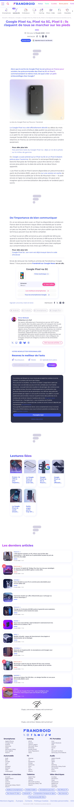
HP (52, 749)
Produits (27, 310)
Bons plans (63, 4)
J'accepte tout (38, 415)
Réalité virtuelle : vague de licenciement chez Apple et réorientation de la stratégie (32, 637)
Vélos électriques (57, 774)
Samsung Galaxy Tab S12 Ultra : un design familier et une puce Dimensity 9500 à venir (34, 678)
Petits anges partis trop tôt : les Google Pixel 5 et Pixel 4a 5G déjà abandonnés (30, 509)
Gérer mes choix (37, 419)
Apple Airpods (55, 758)
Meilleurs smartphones (14, 790)
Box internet (63, 793)
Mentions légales (7, 801)
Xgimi (30, 769)
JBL (52, 763)
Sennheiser (54, 768)
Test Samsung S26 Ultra (37, 797)
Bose (53, 760)
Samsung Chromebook (58, 752)
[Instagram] (27, 734)
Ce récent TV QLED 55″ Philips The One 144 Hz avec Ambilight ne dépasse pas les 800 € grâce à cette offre (34, 569)
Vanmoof (54, 786)
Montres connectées (12, 774)
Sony (29, 766)
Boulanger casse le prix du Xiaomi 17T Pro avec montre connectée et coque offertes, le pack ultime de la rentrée (32, 664)
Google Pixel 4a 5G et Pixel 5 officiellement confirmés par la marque (44, 480)
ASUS (30, 741)
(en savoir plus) (50, 398)
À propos (19, 801)
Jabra (53, 761)
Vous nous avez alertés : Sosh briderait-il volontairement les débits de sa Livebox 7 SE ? (33, 623)
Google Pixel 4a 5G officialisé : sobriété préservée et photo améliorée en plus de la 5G (58, 480)
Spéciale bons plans (49, 360)
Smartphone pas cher (47, 790)
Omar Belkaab (23, 318)
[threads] (28, 343)
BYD (6, 760)
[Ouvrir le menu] (2, 3)
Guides (54, 4)
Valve (30, 752)
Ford (6, 763)
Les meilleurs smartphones (36, 291)
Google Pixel (9, 743)
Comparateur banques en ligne (44, 793)
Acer (52, 741)
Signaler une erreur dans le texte (21, 303)
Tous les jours (19, 360)
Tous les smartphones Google (36, 295)
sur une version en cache (51, 173)
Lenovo (53, 746)
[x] (13, 343)
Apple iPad (31, 777)
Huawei (7, 744)
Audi (6, 758)
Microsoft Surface (57, 751)
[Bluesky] (49, 734)
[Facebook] (31, 734)
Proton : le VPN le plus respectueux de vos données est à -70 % (16, 480)
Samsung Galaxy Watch (12, 785)
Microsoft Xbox (33, 746)
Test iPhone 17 (62, 790)
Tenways (54, 785)
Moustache (54, 782)
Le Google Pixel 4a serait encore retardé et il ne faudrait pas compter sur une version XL (16, 509)
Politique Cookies (41, 801)
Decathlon (54, 778)
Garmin (7, 782)
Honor (53, 748)
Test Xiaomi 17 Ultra (13, 793)
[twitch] (17, 343)
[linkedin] (20, 343)
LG (29, 760)
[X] (24, 734)
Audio (52, 756)
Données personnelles (59, 801)
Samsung (31, 765)
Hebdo (33, 360)
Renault (7, 768)
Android (16, 310)
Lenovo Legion (33, 744)
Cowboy (54, 777)
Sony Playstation (33, 751)
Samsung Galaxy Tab (35, 783)
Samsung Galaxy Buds (58, 766)
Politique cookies (22, 411)
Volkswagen (9, 771)
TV (28, 756)
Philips (30, 763)
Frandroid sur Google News (43, 263)
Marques (11, 17)
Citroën (7, 761)
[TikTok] (46, 734)
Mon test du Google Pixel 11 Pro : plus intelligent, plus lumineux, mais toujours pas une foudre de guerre (31, 691)
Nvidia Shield (32, 749)
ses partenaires (26, 404)
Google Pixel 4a (58, 310)
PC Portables (55, 739)
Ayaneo (30, 743)
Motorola (8, 746)
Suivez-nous (26, 40)
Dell (52, 744)
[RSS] (35, 734)
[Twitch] (42, 734)
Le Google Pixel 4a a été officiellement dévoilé (28, 128)
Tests (47, 4)
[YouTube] (38, 734)
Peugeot (8, 766)
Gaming (30, 739)
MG (6, 765)
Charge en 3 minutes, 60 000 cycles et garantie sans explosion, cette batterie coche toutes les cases (34, 610)
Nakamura (54, 783)
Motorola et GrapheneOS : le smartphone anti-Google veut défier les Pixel (33, 650)
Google (18, 17)
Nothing (54, 765)
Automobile (9, 756)
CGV (72, 801)
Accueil (4, 17)
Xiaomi (7, 752)
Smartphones (41, 310)
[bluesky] (24, 343)
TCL (29, 768)
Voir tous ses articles (51, 342)
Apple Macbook (56, 743)
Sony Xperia (9, 751)
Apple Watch (9, 778)
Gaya (53, 780)
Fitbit (7, 780)
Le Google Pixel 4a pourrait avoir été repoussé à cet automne (30, 480)
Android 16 (26, 793)
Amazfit (7, 777)
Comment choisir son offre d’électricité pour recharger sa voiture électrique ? (33, 596)
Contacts (28, 801)
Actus (40, 4)
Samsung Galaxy (10, 749)
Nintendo (31, 748)
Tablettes (31, 774)
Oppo (7, 748)
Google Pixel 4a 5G (37, 269)
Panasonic (31, 761)
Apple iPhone (9, 741)
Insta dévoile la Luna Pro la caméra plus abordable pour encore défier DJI (32, 582)
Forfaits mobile (31, 790)
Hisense (30, 758)
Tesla (6, 769)
